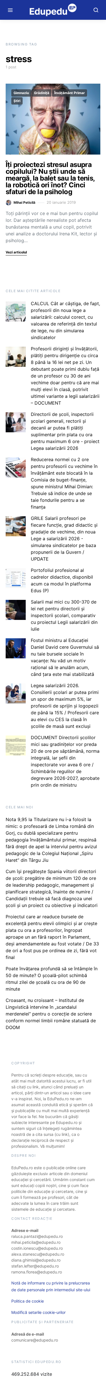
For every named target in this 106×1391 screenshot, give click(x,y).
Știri (17, 101)
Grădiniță (41, 93)
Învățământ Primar (69, 93)
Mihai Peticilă (24, 202)
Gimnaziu (21, 93)
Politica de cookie (27, 1301)
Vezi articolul (16, 252)
